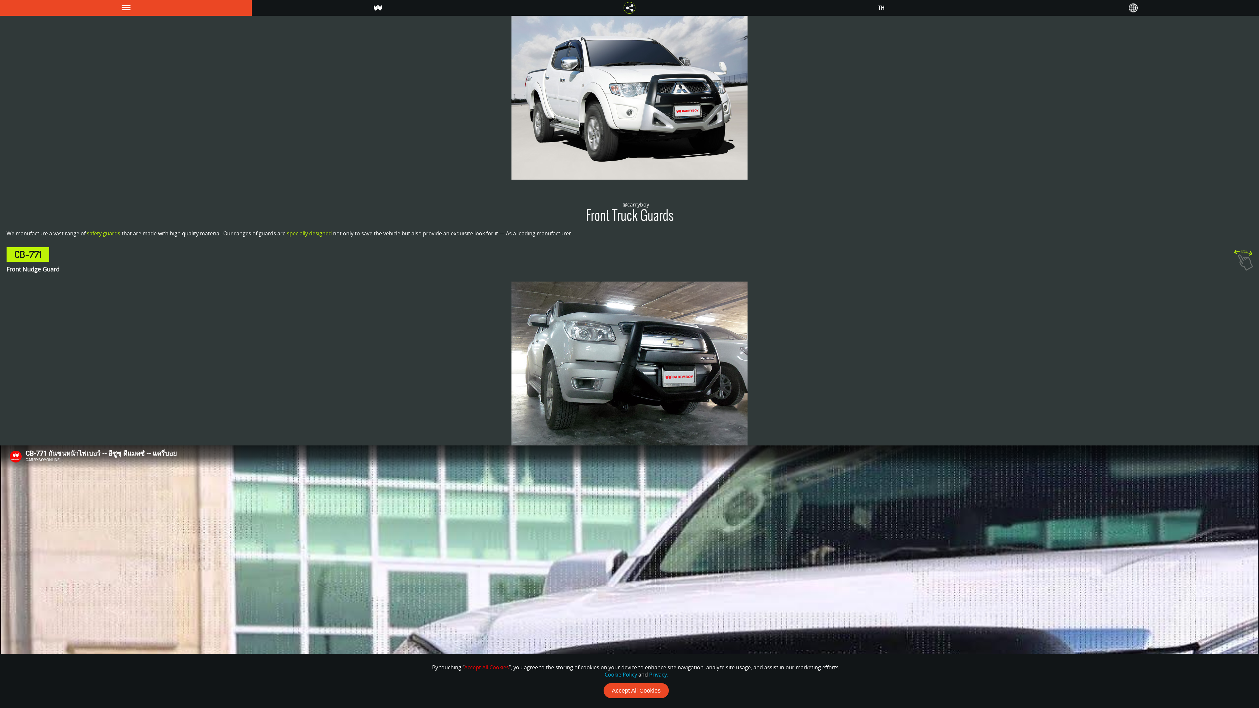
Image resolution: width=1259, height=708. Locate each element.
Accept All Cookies (636, 690)
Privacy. (658, 674)
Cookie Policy (621, 674)
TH (881, 7)
